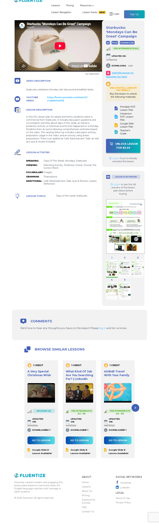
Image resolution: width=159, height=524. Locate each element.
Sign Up (134, 14)
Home (85, 482)
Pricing (70, 5)
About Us (87, 491)
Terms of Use (123, 498)
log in (102, 328)
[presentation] (23, 408)
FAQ (84, 507)
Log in (115, 158)
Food (115, 43)
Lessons (55, 5)
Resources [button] (86, 5)
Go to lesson (41, 440)
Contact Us (88, 511)
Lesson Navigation (61, 12)
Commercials (127, 43)
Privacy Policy (123, 502)
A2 (108, 43)
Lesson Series (93, 12)
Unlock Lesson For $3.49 (126, 145)
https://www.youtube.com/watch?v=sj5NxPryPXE (67, 99)
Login (116, 13)
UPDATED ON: (119, 56)
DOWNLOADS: (119, 66)
